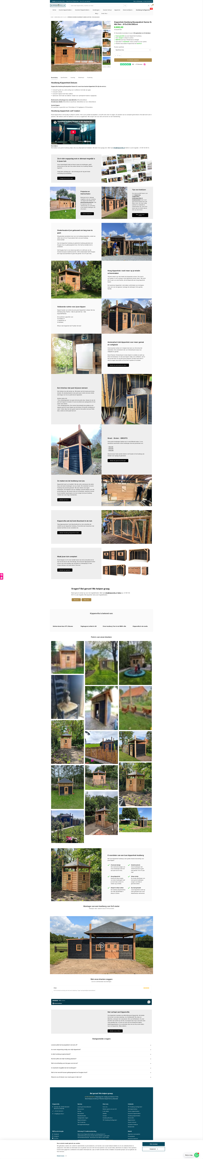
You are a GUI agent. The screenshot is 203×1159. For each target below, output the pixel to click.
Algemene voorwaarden (134, 1134)
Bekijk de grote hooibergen (118, 460)
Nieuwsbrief (81, 1113)
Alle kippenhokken (132, 1109)
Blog (96, 13)
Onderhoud (81, 77)
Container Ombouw (133, 1124)
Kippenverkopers (82, 1120)
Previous (52, 46)
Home (54, 10)
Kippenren (117, 10)
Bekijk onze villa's (115, 1031)
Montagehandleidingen (83, 1124)
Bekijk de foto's (64, 500)
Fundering (89, 77)
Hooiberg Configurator (143, 9)
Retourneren (81, 1109)
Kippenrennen (131, 1120)
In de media (106, 1111)
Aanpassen (153, 1149)
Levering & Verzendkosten (84, 1106)
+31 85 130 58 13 (58, 1111)
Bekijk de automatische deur (118, 365)
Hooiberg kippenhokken (134, 1115)
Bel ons (76, 599)
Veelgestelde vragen (83, 1117)
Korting (79, 1111)
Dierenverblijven (128, 10)
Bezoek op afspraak (59, 1108)
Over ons (104, 13)
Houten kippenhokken (65, 10)
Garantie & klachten (133, 1138)
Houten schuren (132, 1122)
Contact (105, 1115)
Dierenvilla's (131, 1117)
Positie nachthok (119, 47)
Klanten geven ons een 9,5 (110, 1109)
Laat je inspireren (87, 213)
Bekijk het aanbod (65, 570)
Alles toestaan (154, 1144)
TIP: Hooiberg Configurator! (110, 1120)
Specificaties (64, 77)
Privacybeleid (131, 1136)
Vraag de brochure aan (66, 178)
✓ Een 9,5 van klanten (84, 1)
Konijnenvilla (131, 1126)
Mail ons (86, 599)
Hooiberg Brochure (108, 1117)
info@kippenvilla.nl (119, 148)
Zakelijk (104, 1113)
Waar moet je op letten (140, 215)
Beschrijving (54, 77)
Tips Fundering (81, 1122)
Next (100, 46)
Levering (73, 77)
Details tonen (60, 1156)
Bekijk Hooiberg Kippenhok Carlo (69, 532)
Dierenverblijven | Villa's (60, 17)
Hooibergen (96, 10)
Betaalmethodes (82, 1115)
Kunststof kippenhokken (82, 10)
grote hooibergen (115, 441)
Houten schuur (107, 10)
